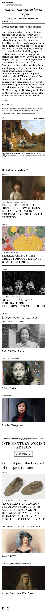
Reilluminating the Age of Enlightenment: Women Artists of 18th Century (22, 109)
